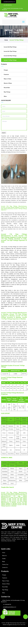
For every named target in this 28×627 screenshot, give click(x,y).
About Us (4, 555)
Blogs (3, 561)
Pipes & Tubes (7, 79)
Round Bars (7, 87)
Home (6, 40)
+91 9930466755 (7, 604)
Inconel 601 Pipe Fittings (10, 51)
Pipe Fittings (7, 92)
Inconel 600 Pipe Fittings (10, 47)
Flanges (6, 70)
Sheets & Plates (8, 83)
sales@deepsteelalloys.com (9, 607)
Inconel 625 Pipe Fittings (10, 55)
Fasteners (6, 74)
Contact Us (4, 567)
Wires (5, 96)
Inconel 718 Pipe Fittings (17, 40)
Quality (4, 558)
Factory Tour (5, 564)
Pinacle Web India (21, 624)
